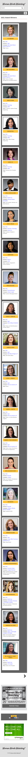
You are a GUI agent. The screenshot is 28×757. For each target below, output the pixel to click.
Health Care (9, 197)
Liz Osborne (10, 38)
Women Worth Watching (15, 753)
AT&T (9, 261)
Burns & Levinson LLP (12, 384)
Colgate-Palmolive (11, 569)
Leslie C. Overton (10, 316)
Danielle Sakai (10, 347)
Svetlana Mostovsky (10, 470)
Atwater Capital (11, 292)
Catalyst (9, 477)
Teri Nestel (10, 501)
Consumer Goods (11, 568)
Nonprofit (9, 475)
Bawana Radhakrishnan (10, 563)
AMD (9, 106)
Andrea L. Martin (10, 409)
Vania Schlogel (11, 285)
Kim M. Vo (10, 162)
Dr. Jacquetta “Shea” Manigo (10, 657)
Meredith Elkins (10, 532)
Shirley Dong (10, 100)
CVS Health (10, 600)
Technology (9, 105)
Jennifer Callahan (10, 625)
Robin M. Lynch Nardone (10, 440)
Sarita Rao (10, 254)
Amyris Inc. (10, 230)
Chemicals (9, 228)
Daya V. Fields (10, 223)
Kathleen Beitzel (10, 594)
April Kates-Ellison (10, 193)
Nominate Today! (14, 705)
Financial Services (11, 290)
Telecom (9, 259)
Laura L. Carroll (10, 378)
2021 (6, 41)
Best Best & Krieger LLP (13, 353)
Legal (8, 43)
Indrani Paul (10, 131)
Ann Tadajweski (10, 69)
